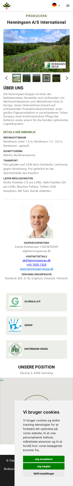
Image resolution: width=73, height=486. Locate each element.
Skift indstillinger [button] (43, 473)
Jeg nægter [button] (44, 466)
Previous (6, 78)
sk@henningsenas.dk (37, 260)
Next (67, 78)
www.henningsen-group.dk (36, 269)
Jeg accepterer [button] (44, 459)
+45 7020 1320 (36, 265)
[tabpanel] (36, 50)
